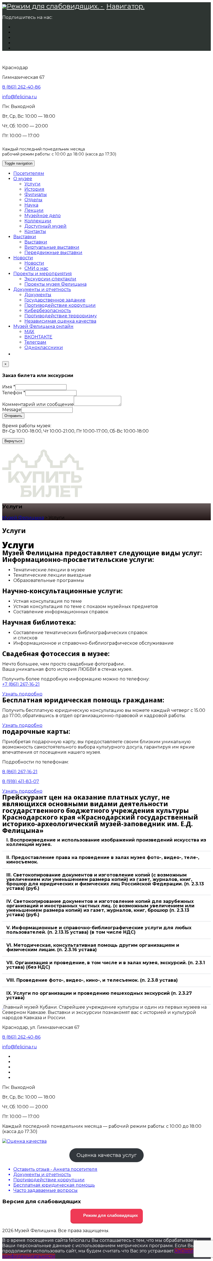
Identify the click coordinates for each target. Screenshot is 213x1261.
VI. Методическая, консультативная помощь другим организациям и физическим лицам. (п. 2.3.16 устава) (92, 947)
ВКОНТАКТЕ (38, 337)
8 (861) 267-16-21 (19, 771)
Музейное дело (42, 215)
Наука (31, 205)
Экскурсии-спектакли (50, 279)
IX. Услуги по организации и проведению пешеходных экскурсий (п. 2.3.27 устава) (99, 995)
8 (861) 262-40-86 (21, 87)
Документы (37, 294)
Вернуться (13, 441)
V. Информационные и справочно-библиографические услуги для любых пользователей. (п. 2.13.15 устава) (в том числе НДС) (98, 930)
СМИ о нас (36, 268)
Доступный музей (45, 226)
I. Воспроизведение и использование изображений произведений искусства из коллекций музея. (106, 842)
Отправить (13, 416)
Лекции (34, 210)
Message (11, 409)
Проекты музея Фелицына (55, 284)
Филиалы (35, 194)
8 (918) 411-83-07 (20, 781)
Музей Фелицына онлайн (43, 326)
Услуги (32, 184)
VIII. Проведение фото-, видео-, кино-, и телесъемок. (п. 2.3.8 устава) (92, 980)
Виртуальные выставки (51, 247)
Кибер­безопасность (47, 310)
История (34, 189)
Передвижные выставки (53, 252)
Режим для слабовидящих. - (56, 6)
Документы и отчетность (42, 289)
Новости (23, 257)
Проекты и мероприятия (42, 273)
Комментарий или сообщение (38, 404)
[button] (106, 842)
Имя (8, 387)
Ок (177, 1251)
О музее (22, 178)
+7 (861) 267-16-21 (21, 684)
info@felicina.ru (19, 96)
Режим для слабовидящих (110, 1215)
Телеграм (35, 342)
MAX (29, 331)
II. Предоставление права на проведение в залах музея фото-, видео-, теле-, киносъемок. (102, 860)
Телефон (13, 392)
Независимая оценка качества (60, 321)
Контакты (35, 231)
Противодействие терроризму (60, 315)
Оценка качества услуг (107, 1155)
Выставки (24, 236)
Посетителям (28, 173)
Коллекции (37, 220)
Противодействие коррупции (60, 305)
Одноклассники (43, 347)
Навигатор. (125, 6)
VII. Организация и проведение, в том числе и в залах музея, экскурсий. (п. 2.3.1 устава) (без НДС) (105, 965)
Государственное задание (54, 300)
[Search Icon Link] (16, 354)
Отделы (33, 199)
